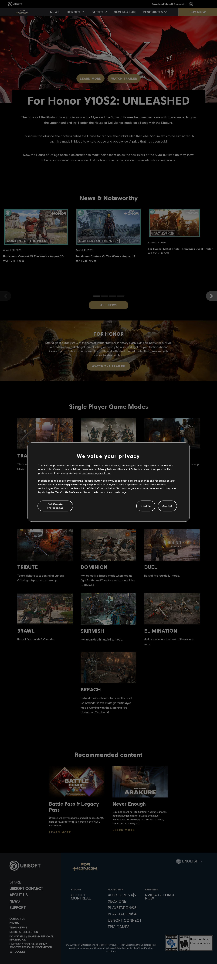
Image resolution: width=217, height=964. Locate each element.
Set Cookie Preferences (55, 505)
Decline (146, 505)
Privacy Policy (106, 469)
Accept (167, 505)
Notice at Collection (130, 469)
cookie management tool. (96, 472)
